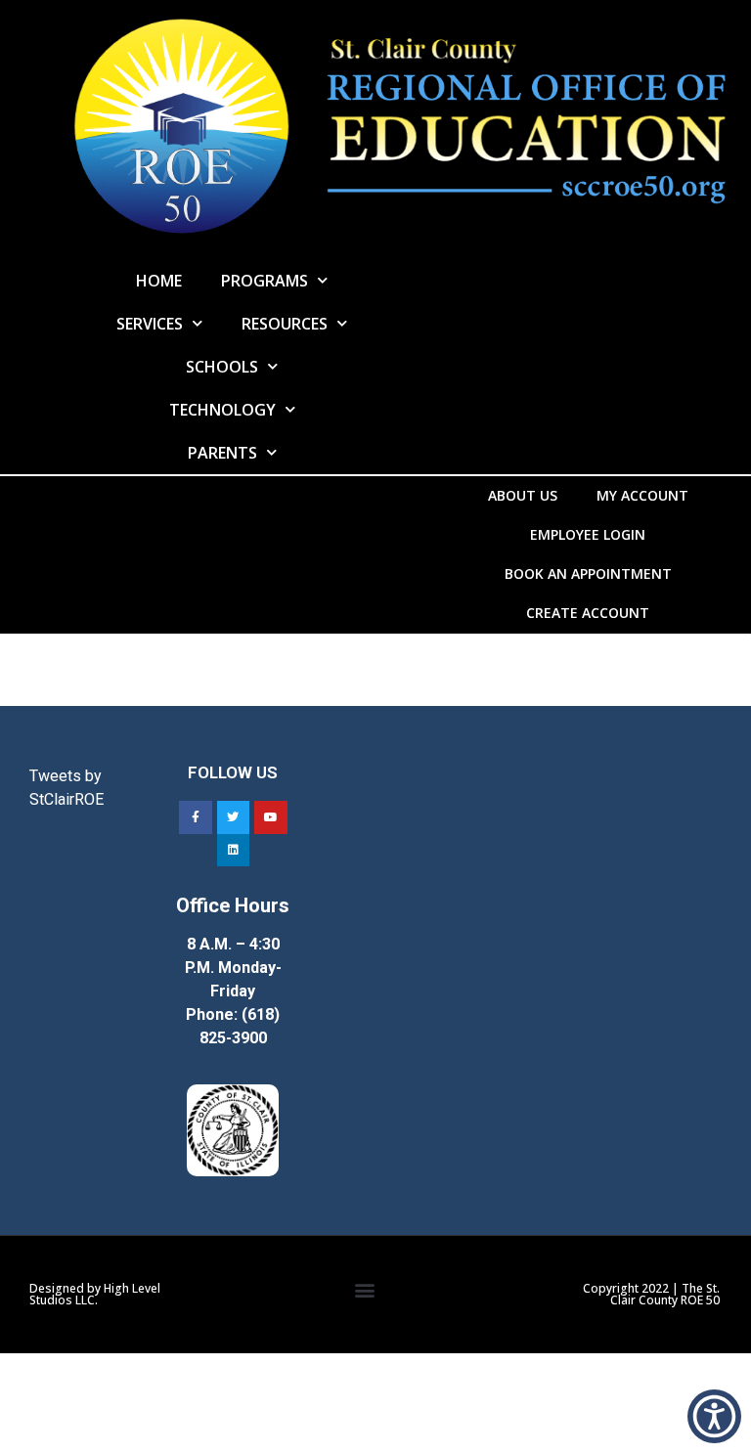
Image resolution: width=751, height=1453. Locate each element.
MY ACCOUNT (642, 495)
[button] (364, 1290)
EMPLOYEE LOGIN (587, 534)
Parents (222, 452)
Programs (264, 280)
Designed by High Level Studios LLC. (94, 1294)
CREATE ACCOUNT (587, 612)
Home (159, 280)
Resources (285, 323)
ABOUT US (522, 495)
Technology (222, 409)
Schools (222, 366)
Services (149, 323)
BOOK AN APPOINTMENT (588, 573)
